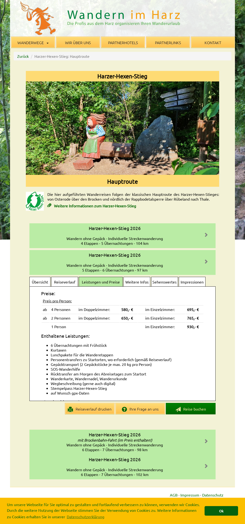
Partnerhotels (123, 42)
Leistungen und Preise (101, 281)
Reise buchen (194, 408)
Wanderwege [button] (31, 42)
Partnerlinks (168, 42)
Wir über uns (78, 42)
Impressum (189, 494)
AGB (174, 494)
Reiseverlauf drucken (93, 409)
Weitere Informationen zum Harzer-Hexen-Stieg (94, 205)
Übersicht (40, 281)
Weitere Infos (137, 281)
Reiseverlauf (64, 281)
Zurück (23, 56)
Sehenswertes (164, 281)
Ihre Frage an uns (143, 409)
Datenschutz (212, 494)
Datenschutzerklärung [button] (85, 516)
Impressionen (192, 281)
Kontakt (213, 42)
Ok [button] (221, 511)
